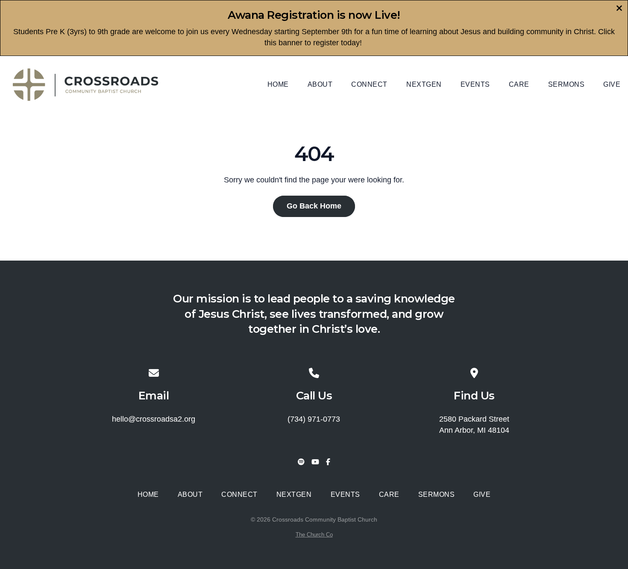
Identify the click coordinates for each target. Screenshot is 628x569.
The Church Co (314, 534)
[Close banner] (619, 9)
